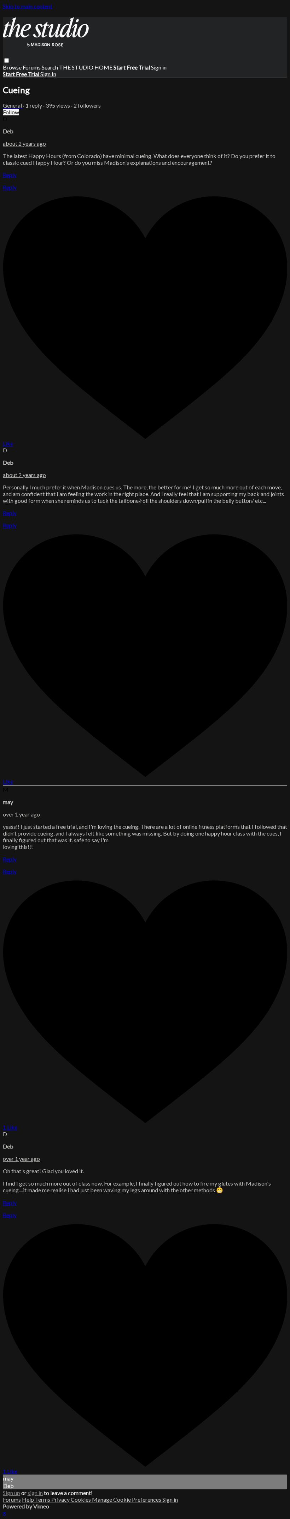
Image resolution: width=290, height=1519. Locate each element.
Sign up (11, 1492)
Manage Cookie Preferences (127, 1499)
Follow (11, 112)
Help (28, 1499)
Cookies (81, 1499)
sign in (35, 1492)
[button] (6, 60)
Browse (13, 67)
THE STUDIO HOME (85, 67)
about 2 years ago (24, 143)
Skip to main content (27, 6)
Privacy (61, 1499)
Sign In (48, 74)
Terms (43, 1499)
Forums (32, 67)
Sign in (159, 67)
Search (50, 67)
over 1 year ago (21, 814)
